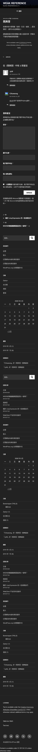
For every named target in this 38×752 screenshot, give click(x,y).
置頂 (4, 293)
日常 (4, 390)
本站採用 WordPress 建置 (11, 742)
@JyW (12, 101)
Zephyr (8, 57)
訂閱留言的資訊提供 (10, 263)
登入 (4, 255)
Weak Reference (14, 3)
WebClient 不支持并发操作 (12, 415)
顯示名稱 (6, 153)
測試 (4, 289)
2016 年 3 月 (7, 346)
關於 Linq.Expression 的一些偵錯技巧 (15, 409)
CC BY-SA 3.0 (22, 748)
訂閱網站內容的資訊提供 (11, 259)
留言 (5, 124)
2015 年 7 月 (7, 350)
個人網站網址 (7, 174)
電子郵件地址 (8, 163)
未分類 (5, 285)
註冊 (4, 251)
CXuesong (15, 18)
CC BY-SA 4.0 (23, 42)
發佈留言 (12, 85)
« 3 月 (9, 331)
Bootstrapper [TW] (9, 503)
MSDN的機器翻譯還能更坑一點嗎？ (15, 396)
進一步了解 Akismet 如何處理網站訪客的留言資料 (18, 200)
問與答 (18, 363)
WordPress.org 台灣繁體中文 (13, 268)
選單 (20, 11)
